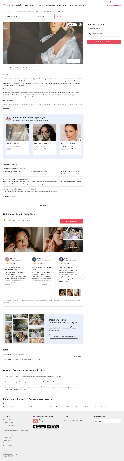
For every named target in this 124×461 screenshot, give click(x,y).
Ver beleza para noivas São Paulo (64, 336)
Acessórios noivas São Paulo (45, 407)
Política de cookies (8, 428)
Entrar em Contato (8, 420)
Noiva (59, 5)
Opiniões (26, 68)
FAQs (17, 68)
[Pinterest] (73, 420)
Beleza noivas (17, 11)
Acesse (109, 5)
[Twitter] (69, 420)
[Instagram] (77, 420)
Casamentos (7, 11)
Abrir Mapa (77, 356)
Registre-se (117, 5)
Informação (8, 68)
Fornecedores (50, 5)
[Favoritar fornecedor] (80, 24)
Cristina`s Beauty (40, 143)
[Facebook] (65, 420)
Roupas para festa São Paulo (84, 407)
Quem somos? (7, 437)
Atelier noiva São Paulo (10, 407)
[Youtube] (81, 420)
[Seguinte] (81, 140)
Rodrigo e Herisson (68, 143)
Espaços (40, 5)
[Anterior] (6, 140)
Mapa (35, 68)
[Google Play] (53, 428)
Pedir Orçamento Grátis (104, 42)
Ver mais (43, 205)
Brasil (99, 421)
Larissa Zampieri (13, 143)
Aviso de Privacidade (9, 425)
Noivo (65, 5)
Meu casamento (30, 5)
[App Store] (39, 428)
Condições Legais (8, 422)
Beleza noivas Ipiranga (48, 11)
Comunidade (79, 5)
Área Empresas (116, 2)
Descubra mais (73, 61)
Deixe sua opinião (71, 221)
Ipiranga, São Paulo (96, 28)
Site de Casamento (8, 445)
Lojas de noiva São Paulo (26, 407)
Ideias (71, 5)
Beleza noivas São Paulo (31, 11)
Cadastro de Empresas (9, 435)
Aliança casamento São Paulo (64, 407)
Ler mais (6, 108)
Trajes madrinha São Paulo (103, 407)
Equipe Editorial (7, 440)
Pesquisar (59, 16)
